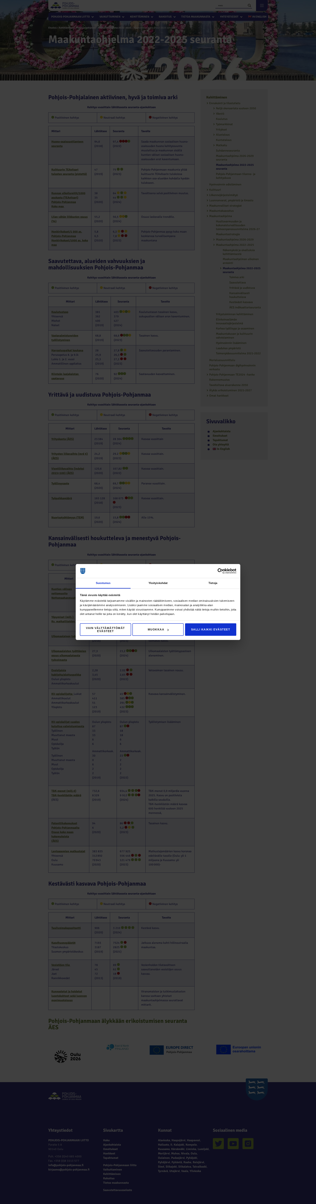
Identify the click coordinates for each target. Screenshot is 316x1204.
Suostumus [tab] (103, 583)
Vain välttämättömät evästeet (105, 629)
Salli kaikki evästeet (210, 629)
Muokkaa (156, 629)
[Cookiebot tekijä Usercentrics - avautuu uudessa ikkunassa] (220, 571)
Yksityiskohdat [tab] (158, 583)
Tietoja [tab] (212, 583)
